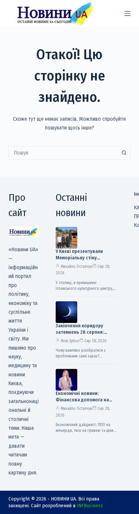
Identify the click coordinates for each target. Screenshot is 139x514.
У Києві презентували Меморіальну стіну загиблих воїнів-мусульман (85, 258)
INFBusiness (90, 506)
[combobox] (63, 153)
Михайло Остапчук (76, 266)
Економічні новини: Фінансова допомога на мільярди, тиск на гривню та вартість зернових (84, 403)
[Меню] (127, 13)
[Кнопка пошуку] (123, 152)
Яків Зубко (70, 340)
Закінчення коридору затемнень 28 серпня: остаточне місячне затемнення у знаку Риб (82, 335)
